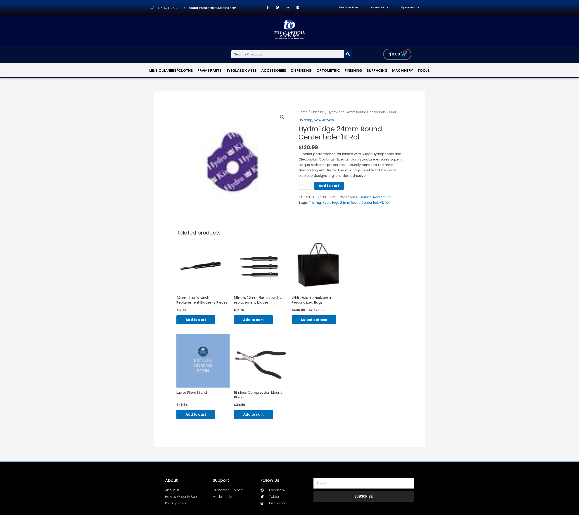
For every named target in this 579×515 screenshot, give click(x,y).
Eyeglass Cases (241, 70)
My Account (408, 7)
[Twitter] (278, 7)
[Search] (348, 54)
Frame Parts (209, 70)
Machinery (402, 70)
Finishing (353, 70)
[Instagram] (288, 7)
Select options (314, 319)
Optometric (328, 70)
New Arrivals (324, 119)
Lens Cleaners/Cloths (171, 70)
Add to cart (329, 185)
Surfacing (377, 70)
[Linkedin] (298, 7)
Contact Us (377, 7)
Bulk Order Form (348, 7)
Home (303, 112)
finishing (314, 203)
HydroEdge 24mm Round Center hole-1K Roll (356, 203)
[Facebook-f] (268, 7)
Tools (424, 70)
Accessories (273, 70)
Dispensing (301, 70)
